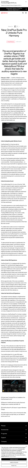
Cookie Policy (14, 449)
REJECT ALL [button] (14, 465)
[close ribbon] (26, 9)
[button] (26, 446)
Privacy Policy (12, 456)
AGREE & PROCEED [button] (14, 462)
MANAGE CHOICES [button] (14, 459)
